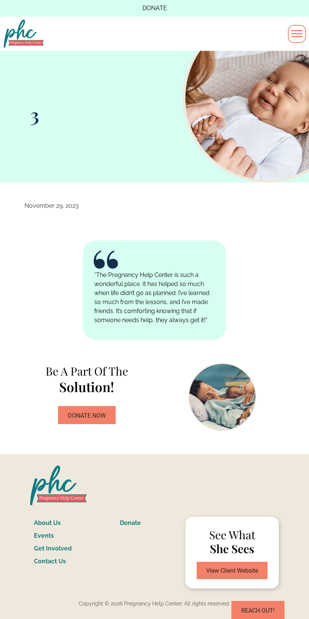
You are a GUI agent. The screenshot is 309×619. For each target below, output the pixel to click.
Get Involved (53, 548)
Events (44, 535)
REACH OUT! (258, 610)
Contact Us (50, 561)
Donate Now (87, 415)
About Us (47, 522)
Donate (154, 8)
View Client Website (232, 570)
